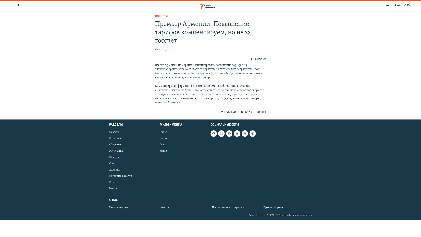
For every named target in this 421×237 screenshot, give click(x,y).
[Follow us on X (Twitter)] (221, 133)
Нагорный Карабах (120, 176)
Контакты (166, 207)
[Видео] (388, 5)
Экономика (116, 151)
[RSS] (245, 133)
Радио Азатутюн (118, 207)
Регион (113, 182)
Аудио (163, 151)
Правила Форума (273, 207)
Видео (163, 132)
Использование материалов (228, 207)
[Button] (258, 59)
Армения (114, 170)
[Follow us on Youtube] (229, 133)
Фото (162, 144)
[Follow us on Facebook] (213, 133)
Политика (115, 138)
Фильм (164, 138)
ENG (397, 5)
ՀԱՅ (407, 5)
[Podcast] (252, 133)
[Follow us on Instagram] (237, 133)
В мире (113, 188)
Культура (114, 157)
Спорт (112, 163)
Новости (161, 16)
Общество (115, 144)
